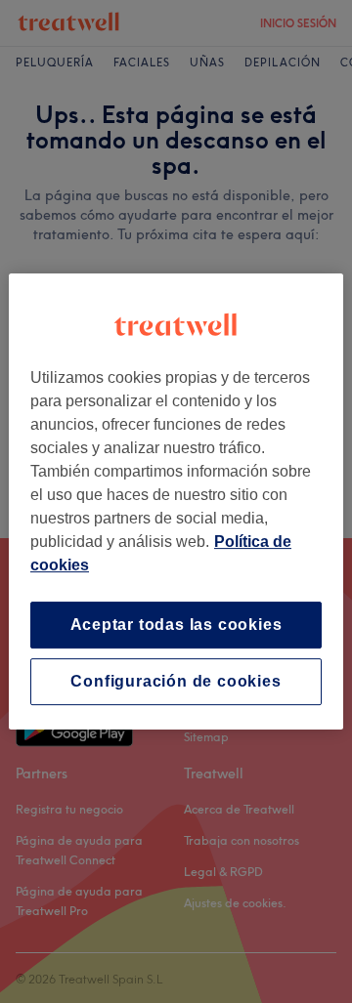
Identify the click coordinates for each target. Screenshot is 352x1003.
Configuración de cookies (175, 681)
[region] (176, 502)
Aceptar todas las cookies (176, 624)
